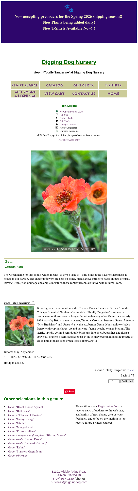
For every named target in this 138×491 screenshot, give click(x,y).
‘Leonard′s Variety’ (27, 443)
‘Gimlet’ (17, 423)
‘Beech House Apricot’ (26, 407)
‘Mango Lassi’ (21, 427)
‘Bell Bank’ (19, 411)
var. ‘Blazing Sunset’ (37, 435)
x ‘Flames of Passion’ (25, 415)
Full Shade (65, 121)
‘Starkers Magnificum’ (25, 451)
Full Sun (64, 114)
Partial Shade (66, 118)
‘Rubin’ (16, 447)
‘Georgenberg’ (21, 419)
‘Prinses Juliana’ (22, 431)
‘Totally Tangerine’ (17, 303)
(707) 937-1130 (63, 478)
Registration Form (109, 406)
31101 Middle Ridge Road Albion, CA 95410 (69, 473)
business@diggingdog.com (69, 482)
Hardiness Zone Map (69, 139)
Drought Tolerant (68, 124)
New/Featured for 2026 (71, 111)
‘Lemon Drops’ (25, 439)
